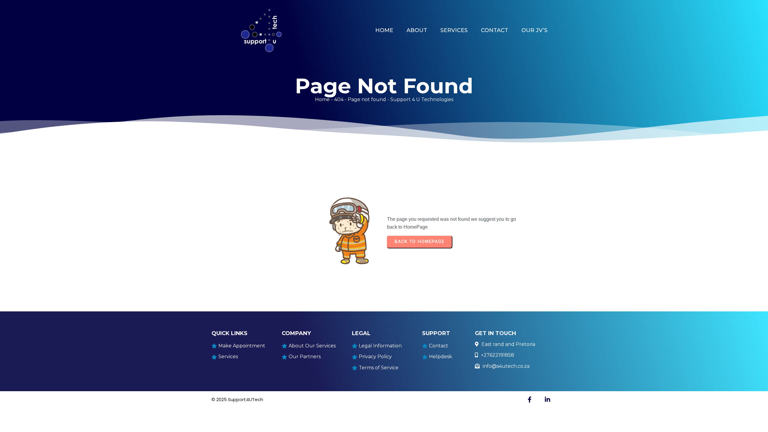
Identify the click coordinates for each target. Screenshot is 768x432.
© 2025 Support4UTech (237, 399)
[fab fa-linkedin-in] (547, 399)
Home (322, 99)
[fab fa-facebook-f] (529, 399)
